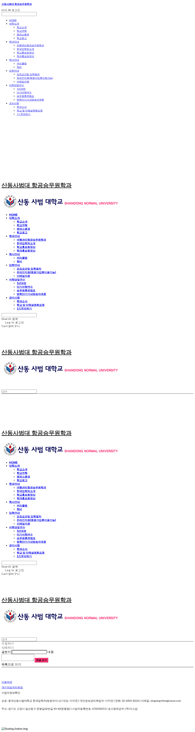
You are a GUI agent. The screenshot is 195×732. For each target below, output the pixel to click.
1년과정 (21, 89)
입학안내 (14, 70)
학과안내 (14, 41)
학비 (19, 67)
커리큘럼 (22, 63)
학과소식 (22, 107)
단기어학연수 (24, 92)
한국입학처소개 (25, 49)
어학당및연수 (16, 85)
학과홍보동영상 (25, 56)
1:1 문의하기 (23, 114)
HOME (13, 20)
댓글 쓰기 (41, 659)
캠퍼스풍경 (23, 34)
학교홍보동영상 (25, 52)
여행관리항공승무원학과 (30, 45)
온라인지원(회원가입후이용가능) (35, 78)
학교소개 (22, 27)
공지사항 (14, 103)
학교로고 (22, 38)
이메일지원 (23, 81)
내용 (50, 651)
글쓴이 (6, 651)
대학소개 (14, 23)
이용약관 (7, 682)
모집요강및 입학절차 (28, 74)
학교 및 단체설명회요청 (30, 110)
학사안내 (14, 60)
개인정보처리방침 (12, 687)
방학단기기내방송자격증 (30, 99)
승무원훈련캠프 (25, 96)
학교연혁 (22, 31)
